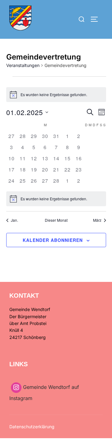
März (97, 220)
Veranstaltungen (23, 65)
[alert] (56, 94)
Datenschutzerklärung (31, 426)
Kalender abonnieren (53, 240)
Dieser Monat (56, 220)
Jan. (14, 220)
